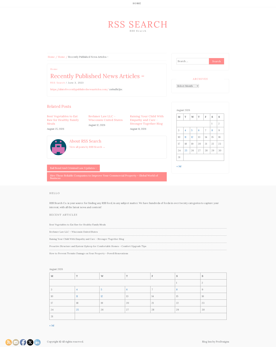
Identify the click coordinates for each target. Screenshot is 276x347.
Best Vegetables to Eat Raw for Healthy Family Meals (63, 120)
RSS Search (138, 24)
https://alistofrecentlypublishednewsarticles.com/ (79, 89)
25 (186, 150)
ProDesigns (222, 341)
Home (137, 3)
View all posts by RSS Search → (87, 146)
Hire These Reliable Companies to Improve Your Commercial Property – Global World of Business (104, 177)
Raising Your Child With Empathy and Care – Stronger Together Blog (147, 120)
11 (185, 137)
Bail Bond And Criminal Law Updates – (73, 168)
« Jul (178, 166)
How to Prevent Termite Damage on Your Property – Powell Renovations (88, 253)
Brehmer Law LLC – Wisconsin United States (105, 118)
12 (192, 137)
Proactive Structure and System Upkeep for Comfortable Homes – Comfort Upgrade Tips (97, 246)
